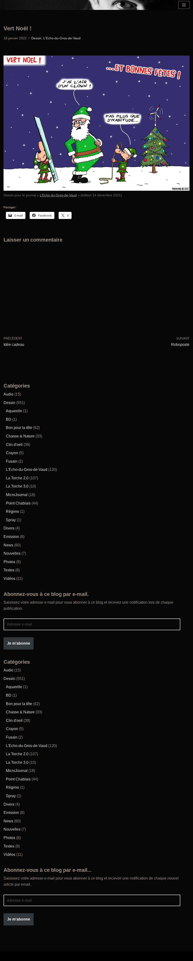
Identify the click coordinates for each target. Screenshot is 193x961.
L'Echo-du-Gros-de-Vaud (61, 38)
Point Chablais (18, 503)
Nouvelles (12, 553)
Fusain (11, 461)
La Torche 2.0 (17, 478)
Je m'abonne (18, 643)
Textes (9, 570)
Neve (59, 956)
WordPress (129, 956)
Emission (11, 537)
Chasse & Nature (20, 436)
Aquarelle (14, 411)
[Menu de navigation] (183, 5)
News (8, 545)
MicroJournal (17, 495)
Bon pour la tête (19, 428)
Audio (8, 394)
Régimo (12, 511)
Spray (11, 520)
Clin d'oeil (14, 445)
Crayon (12, 453)
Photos (9, 562)
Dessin (36, 38)
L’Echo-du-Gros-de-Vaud (58, 195)
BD (8, 419)
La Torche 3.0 (17, 486)
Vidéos (9, 579)
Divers (9, 528)
